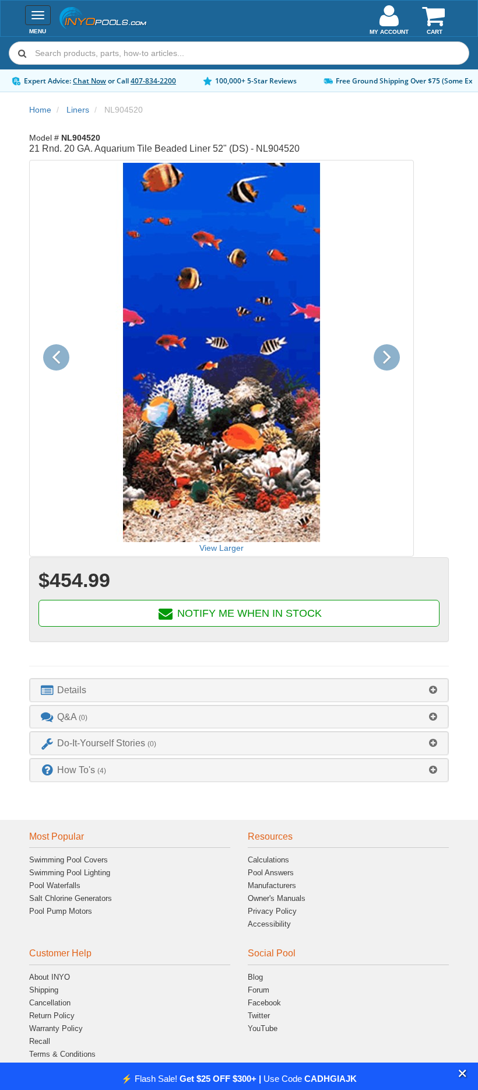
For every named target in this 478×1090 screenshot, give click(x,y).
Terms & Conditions (62, 1054)
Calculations (268, 859)
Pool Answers (271, 872)
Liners (77, 109)
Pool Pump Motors (60, 911)
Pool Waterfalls (54, 885)
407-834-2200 (153, 81)
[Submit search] (22, 53)
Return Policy (52, 1015)
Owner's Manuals (276, 898)
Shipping (43, 990)
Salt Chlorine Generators (70, 898)
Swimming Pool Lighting (69, 872)
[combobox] (239, 53)
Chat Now (89, 81)
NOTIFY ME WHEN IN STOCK (248, 613)
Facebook (264, 1002)
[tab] (239, 690)
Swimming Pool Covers (68, 859)
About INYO (49, 977)
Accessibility (269, 924)
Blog (255, 977)
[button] (462, 1074)
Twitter (259, 1015)
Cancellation (50, 1002)
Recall (39, 1041)
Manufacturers (272, 885)
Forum (258, 990)
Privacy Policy (272, 911)
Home (40, 109)
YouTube (262, 1028)
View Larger (221, 548)
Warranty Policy (56, 1028)
